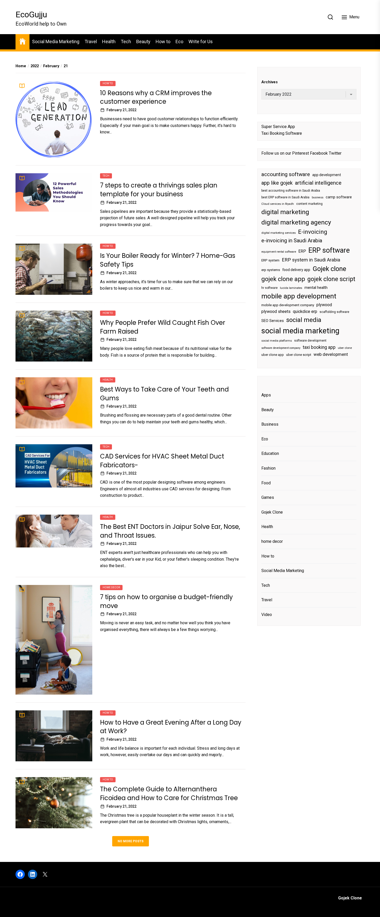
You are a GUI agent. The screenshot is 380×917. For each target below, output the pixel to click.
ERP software (329, 250)
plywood (324, 305)
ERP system (270, 260)
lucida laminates (291, 288)
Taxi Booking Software (281, 133)
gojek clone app (283, 279)
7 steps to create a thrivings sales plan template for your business (158, 189)
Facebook (319, 153)
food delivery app (296, 270)
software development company (280, 348)
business (317, 197)
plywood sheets (276, 311)
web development (331, 354)
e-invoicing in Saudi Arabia (291, 241)
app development (326, 175)
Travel (91, 41)
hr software (269, 288)
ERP (302, 251)
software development (310, 340)
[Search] (330, 17)
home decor (111, 587)
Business (269, 424)
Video (266, 614)
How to (163, 41)
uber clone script (298, 355)
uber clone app (272, 355)
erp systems (270, 270)
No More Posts (130, 841)
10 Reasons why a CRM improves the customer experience (156, 97)
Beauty (143, 41)
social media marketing (300, 330)
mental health (316, 287)
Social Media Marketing (55, 41)
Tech (126, 41)
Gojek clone (329, 269)
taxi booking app (319, 347)
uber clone (345, 348)
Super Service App (278, 126)
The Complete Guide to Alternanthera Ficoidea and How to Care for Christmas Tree (169, 793)
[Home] (22, 41)
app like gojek (277, 183)
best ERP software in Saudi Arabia (285, 197)
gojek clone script (331, 279)
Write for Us (200, 41)
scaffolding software (334, 312)
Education (270, 453)
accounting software (285, 174)
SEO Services (272, 320)
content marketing (309, 204)
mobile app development (298, 296)
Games (267, 497)
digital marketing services (278, 233)
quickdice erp (305, 311)
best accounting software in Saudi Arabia (290, 190)
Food (266, 482)
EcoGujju (31, 14)
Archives (269, 82)
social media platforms (276, 340)
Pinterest (300, 153)
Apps (266, 395)
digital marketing (285, 212)
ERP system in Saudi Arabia (311, 259)
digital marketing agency (296, 222)
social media (303, 320)
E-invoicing (312, 231)
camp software (339, 197)
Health (109, 41)
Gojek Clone (272, 512)
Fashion (268, 468)
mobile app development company (287, 305)
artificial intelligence (318, 183)
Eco (179, 41)
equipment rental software (278, 251)
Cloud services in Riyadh (277, 204)
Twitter (335, 153)
